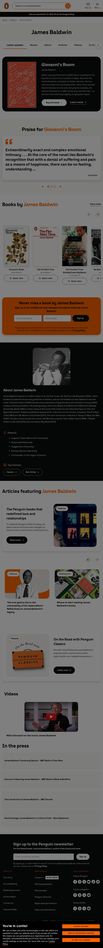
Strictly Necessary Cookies (81, 933)
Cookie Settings (81, 926)
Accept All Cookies (81, 940)
